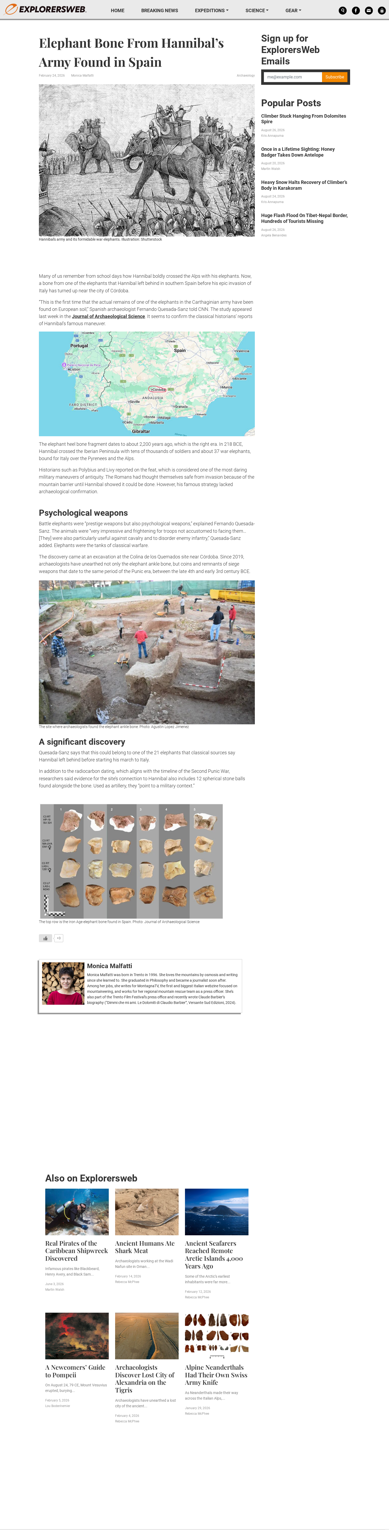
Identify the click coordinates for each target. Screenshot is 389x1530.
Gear (291, 10)
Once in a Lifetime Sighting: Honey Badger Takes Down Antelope (298, 152)
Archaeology (246, 75)
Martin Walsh (54, 1289)
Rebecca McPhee (127, 1282)
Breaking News (159, 10)
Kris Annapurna (272, 136)
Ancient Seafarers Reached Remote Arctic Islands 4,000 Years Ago (214, 1254)
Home (117, 10)
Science (255, 10)
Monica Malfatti (82, 75)
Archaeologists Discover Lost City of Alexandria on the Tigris (144, 1378)
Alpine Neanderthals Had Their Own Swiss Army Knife (216, 1375)
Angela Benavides (274, 235)
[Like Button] (45, 938)
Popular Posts (291, 103)
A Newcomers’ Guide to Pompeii (75, 1371)
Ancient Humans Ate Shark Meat (145, 1247)
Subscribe (334, 77)
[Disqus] (147, 1092)
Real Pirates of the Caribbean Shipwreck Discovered (76, 1251)
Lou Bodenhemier (57, 1406)
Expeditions (210, 10)
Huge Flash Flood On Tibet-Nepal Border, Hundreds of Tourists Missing (304, 218)
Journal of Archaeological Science (108, 316)
